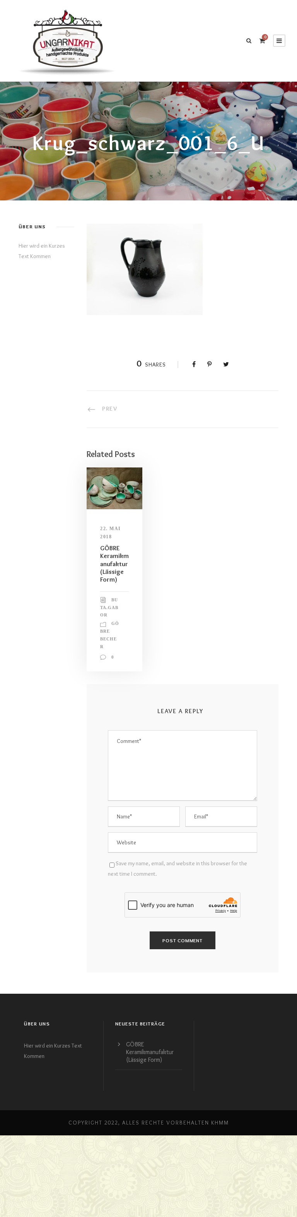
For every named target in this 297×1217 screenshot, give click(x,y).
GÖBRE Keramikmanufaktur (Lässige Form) (114, 564)
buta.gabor (109, 607)
